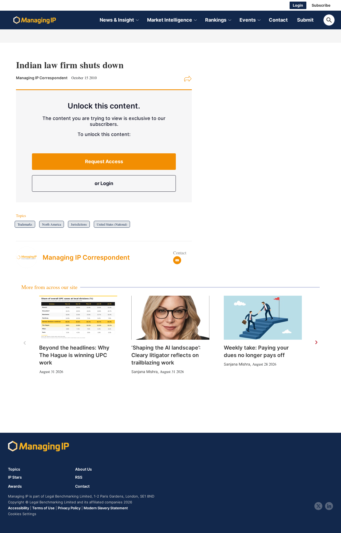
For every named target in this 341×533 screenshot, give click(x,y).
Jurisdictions (79, 224)
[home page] (34, 20)
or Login (104, 183)
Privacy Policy (69, 508)
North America (51, 224)
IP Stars (15, 477)
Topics (14, 469)
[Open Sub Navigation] (137, 20)
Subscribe (321, 5)
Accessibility (18, 508)
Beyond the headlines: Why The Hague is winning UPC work (74, 355)
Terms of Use (43, 508)
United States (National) (112, 224)
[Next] (316, 342)
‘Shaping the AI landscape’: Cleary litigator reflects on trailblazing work (166, 355)
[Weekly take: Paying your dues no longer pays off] (263, 318)
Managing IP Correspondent (86, 257)
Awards (15, 486)
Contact (278, 20)
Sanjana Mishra (144, 371)
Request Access (104, 161)
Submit (305, 20)
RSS (78, 477)
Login (298, 5)
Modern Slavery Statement (106, 508)
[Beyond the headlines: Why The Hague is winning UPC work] (78, 318)
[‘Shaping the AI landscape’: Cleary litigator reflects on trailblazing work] (170, 318)
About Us (83, 469)
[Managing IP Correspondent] (29, 257)
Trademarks (25, 224)
